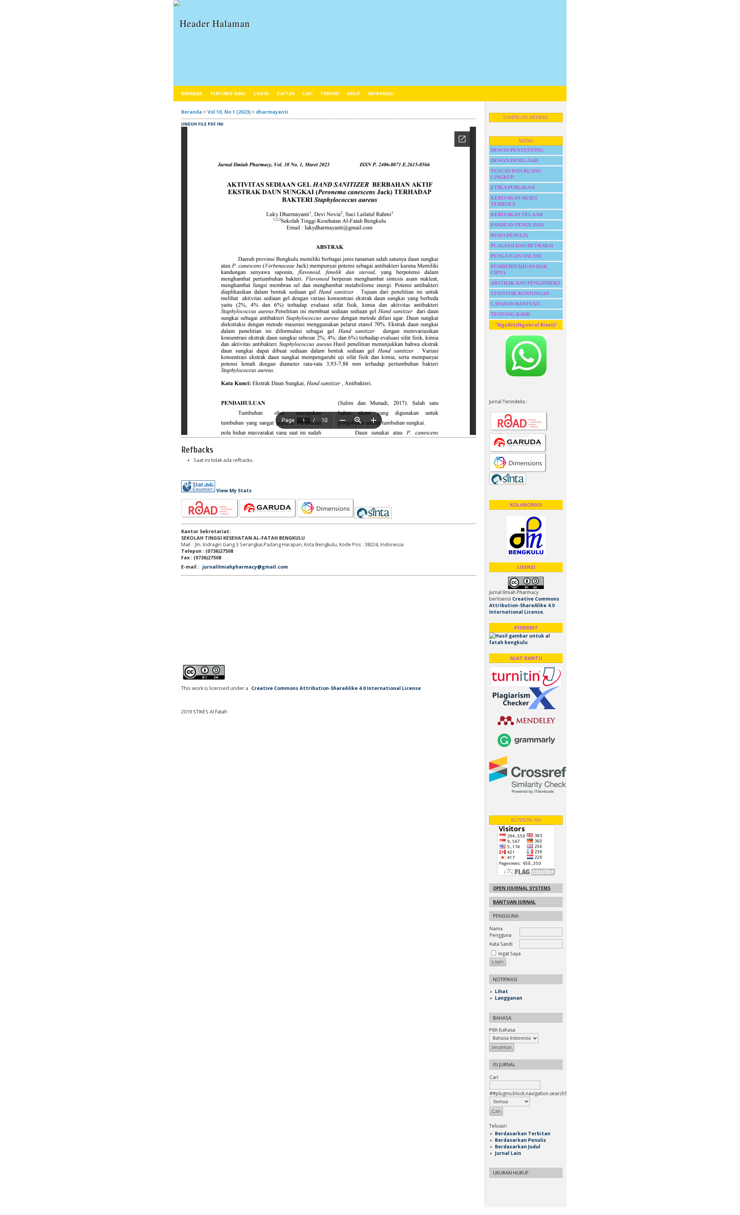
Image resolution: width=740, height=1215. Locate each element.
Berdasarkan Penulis (520, 1140)
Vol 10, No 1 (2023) (229, 112)
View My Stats (234, 490)
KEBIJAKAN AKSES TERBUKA (514, 201)
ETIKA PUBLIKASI (513, 187)
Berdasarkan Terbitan (522, 1133)
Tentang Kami (228, 93)
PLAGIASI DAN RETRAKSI (522, 245)
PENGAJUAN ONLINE (516, 256)
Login (261, 93)
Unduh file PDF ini (202, 124)
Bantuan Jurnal (514, 902)
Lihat (501, 991)
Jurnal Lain (508, 1153)
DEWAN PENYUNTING (517, 150)
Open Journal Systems (521, 888)
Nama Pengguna (500, 931)
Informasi (381, 93)
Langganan (508, 998)
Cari (307, 93)
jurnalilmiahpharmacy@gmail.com (245, 567)
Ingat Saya (509, 953)
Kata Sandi (501, 944)
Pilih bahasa (502, 1030)
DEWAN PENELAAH (514, 160)
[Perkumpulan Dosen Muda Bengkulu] (526, 553)
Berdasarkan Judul (517, 1146)
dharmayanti (272, 112)
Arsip (353, 93)
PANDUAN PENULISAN (517, 225)
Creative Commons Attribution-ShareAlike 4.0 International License (524, 605)
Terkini (329, 93)
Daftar (285, 93)
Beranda (191, 93)
